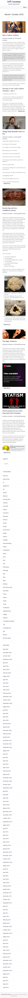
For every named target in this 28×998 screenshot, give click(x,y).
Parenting (5, 590)
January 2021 (6, 774)
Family (4, 523)
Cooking (5, 502)
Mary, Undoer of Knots (10, 35)
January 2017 (6, 923)
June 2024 (5, 683)
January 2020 (6, 808)
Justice (4, 553)
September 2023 (7, 703)
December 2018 (7, 852)
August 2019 (6, 825)
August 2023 (6, 706)
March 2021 (6, 767)
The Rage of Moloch (9, 341)
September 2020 (7, 788)
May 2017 (5, 913)
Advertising (6, 479)
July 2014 (5, 977)
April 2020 (6, 801)
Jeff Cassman (14, 1)
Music (4, 580)
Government (6, 529)
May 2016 (5, 947)
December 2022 (7, 730)
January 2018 (6, 889)
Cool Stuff (5, 506)
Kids (4, 560)
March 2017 (6, 916)
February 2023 (7, 723)
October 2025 (6, 656)
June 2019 (5, 832)
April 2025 (6, 666)
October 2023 (6, 700)
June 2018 (5, 872)
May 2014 (5, 984)
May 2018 (5, 876)
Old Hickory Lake (7, 587)
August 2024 (6, 676)
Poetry (5, 594)
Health (5, 533)
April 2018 (6, 879)
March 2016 (6, 950)
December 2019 (7, 811)
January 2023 (6, 727)
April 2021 (6, 764)
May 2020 (5, 798)
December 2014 (7, 960)
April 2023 (6, 720)
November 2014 (7, 963)
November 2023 (7, 696)
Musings (5, 584)
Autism (5, 492)
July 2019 (5, 828)
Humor (5, 546)
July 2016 (5, 940)
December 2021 (7, 740)
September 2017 (7, 903)
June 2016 (5, 943)
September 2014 (7, 970)
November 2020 (7, 781)
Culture (5, 509)
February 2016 (7, 953)
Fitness (5, 526)
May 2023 (5, 717)
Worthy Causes (7, 638)
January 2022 (6, 737)
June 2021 (5, 757)
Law (4, 563)
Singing (5, 614)
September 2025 (7, 659)
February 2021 (7, 771)
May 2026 (5, 649)
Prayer (5, 601)
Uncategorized (7, 628)
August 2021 (6, 750)
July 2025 (5, 662)
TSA (4, 624)
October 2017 (6, 899)
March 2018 (6, 882)
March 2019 (6, 842)
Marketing (6, 567)
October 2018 (6, 859)
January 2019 (6, 848)
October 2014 (6, 967)
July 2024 (5, 679)
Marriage (5, 570)
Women (5, 634)
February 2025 (7, 673)
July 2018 (5, 869)
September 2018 (7, 862)
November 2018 (7, 855)
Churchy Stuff (6, 499)
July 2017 (5, 906)
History (5, 536)
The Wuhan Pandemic (8, 621)
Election (5, 519)
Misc (4, 577)
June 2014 (5, 980)
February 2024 (7, 693)
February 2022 (7, 733)
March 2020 (6, 804)
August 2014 (6, 974)
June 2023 (5, 713)
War (4, 631)
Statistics (5, 617)
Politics (5, 597)
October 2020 (6, 784)
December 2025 (7, 652)
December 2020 (7, 777)
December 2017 (7, 892)
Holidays (5, 540)
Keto (4, 557)
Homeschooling (7, 543)
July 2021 (5, 754)
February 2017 (7, 919)
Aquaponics (6, 486)
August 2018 (6, 865)
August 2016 (6, 936)
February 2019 (7, 845)
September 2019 (7, 821)
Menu (25, 7)
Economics (6, 513)
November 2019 (7, 815)
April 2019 (6, 838)
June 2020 (5, 794)
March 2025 (6, 669)
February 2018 (7, 886)
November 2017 (7, 896)
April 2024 (6, 686)
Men (4, 573)
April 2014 (6, 987)
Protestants (6, 607)
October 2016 (6, 930)
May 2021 (5, 760)
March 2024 (6, 689)
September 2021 (7, 747)
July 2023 (5, 710)
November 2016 (7, 926)
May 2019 (5, 835)
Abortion (5, 475)
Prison (4, 604)
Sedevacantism (7, 611)
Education (5, 516)
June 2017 (5, 909)
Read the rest (21, 111)
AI (3, 482)
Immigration (6, 550)
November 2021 (7, 744)
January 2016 (6, 957)
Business (5, 496)
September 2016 (7, 933)
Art (4, 489)
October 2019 (6, 818)
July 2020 (5, 791)
